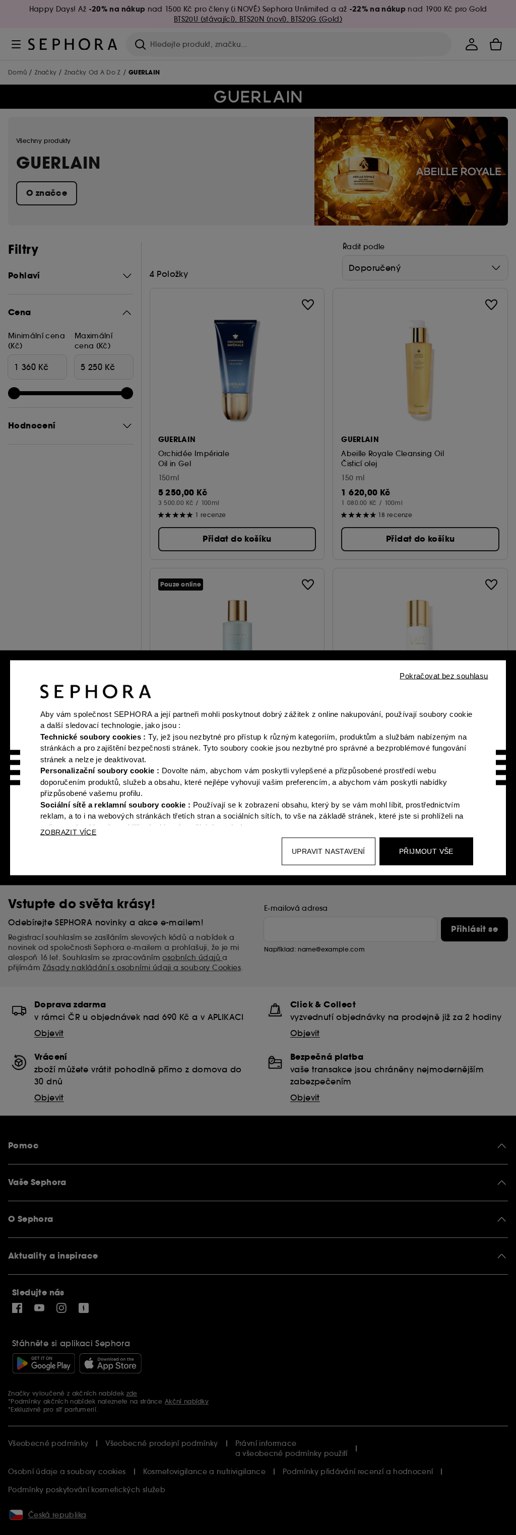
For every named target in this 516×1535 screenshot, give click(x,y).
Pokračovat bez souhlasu (444, 675)
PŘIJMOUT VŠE (426, 851)
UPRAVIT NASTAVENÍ (328, 851)
